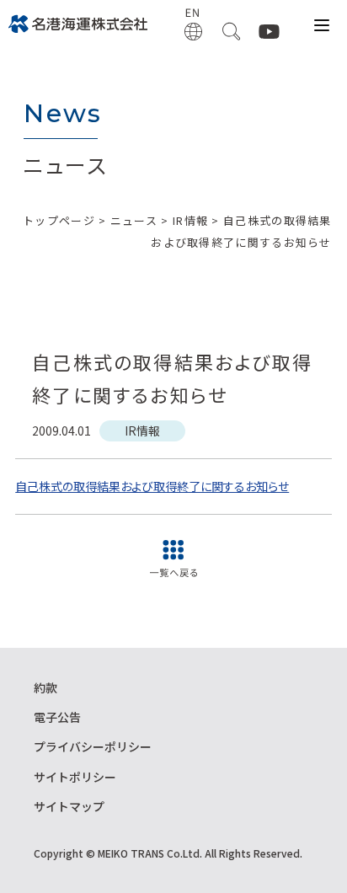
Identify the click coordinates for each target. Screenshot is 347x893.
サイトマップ (69, 806)
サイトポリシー (75, 776)
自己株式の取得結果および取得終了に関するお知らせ (152, 486)
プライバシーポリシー (93, 746)
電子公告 (57, 717)
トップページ (59, 220)
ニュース (133, 220)
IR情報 (190, 220)
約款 (45, 687)
